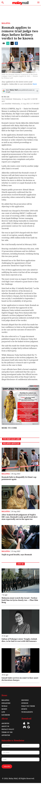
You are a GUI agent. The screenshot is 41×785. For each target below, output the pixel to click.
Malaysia (6, 23)
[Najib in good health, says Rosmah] (20, 537)
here (35, 84)
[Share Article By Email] (3, 44)
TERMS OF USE (7, 732)
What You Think (28, 706)
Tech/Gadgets (27, 712)
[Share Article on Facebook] (16, 44)
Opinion (24, 703)
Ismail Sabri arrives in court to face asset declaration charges (20, 679)
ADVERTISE (6, 735)
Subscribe (7, 766)
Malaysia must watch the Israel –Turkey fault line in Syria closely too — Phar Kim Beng (20, 600)
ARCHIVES (5, 723)
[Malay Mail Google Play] (28, 725)
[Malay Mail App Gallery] (24, 729)
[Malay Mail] (20, 4)
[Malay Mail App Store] (24, 725)
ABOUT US (5, 726)
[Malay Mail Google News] (28, 729)
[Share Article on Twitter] (12, 44)
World (4, 706)
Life (3, 712)
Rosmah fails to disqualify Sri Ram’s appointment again (19, 478)
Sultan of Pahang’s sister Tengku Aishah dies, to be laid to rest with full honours (19, 640)
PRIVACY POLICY (8, 729)
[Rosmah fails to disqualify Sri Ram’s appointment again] (20, 460)
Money (4, 709)
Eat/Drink (6, 715)
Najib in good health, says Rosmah (17, 555)
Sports (24, 709)
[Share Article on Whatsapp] (7, 44)
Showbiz (25, 700)
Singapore (6, 703)
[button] (37, 91)
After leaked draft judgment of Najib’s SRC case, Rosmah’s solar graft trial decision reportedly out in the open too (20, 517)
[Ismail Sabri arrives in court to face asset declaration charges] (20, 660)
